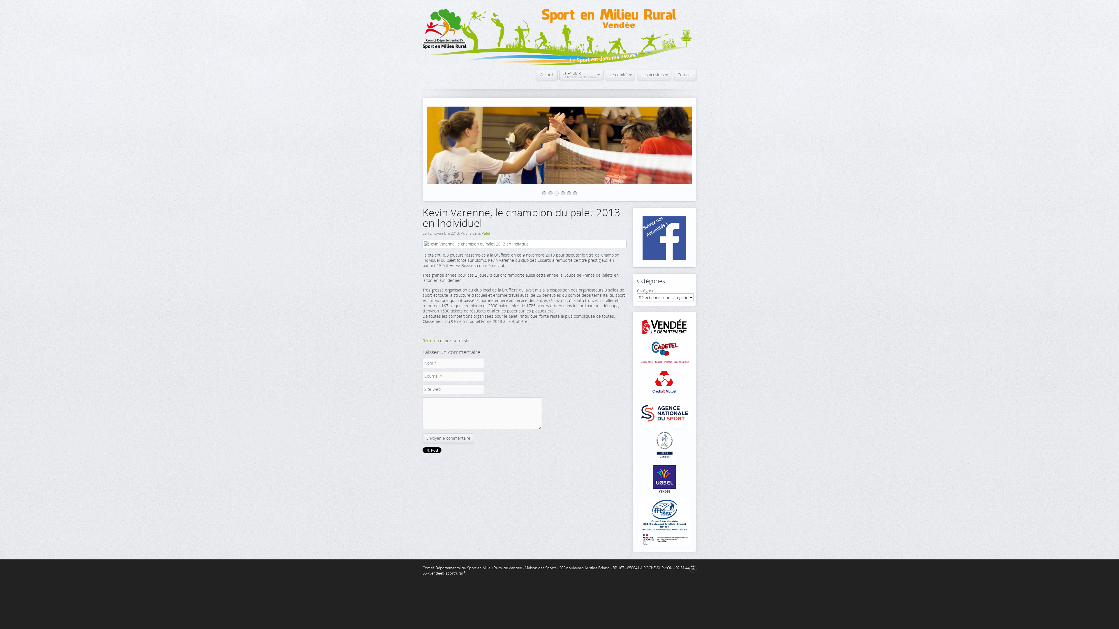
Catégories (647, 291)
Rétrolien (431, 340)
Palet (486, 233)
